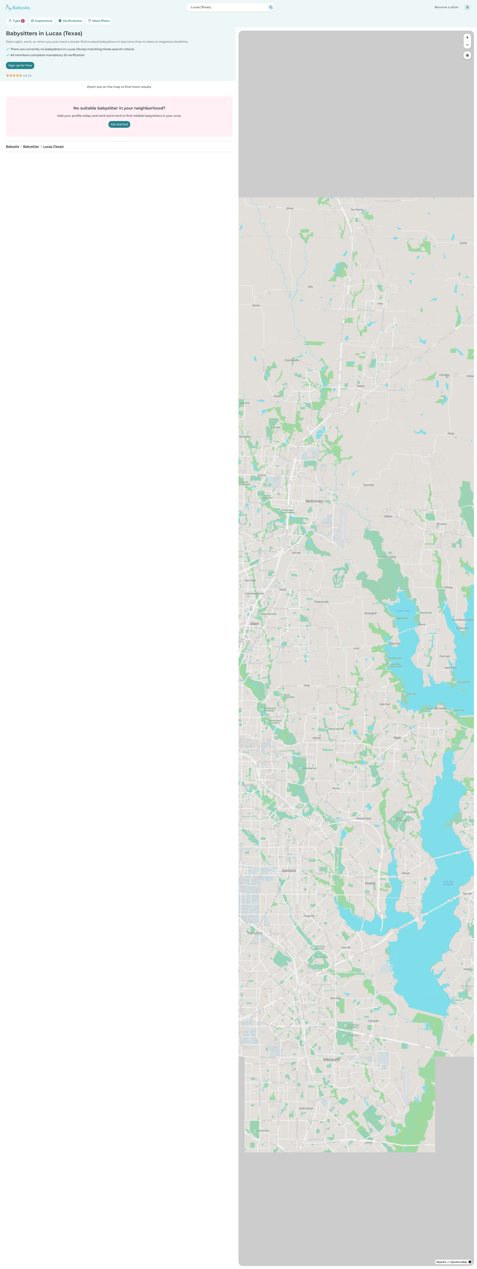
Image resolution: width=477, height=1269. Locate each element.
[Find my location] (467, 55)
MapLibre (441, 1262)
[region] (356, 648)
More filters (100, 21)
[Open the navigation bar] (467, 7)
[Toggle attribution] (470, 1262)
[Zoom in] (467, 37)
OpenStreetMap (458, 1262)
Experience (43, 21)
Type (17, 21)
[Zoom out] (467, 44)
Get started (119, 124)
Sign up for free (20, 65)
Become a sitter (447, 7)
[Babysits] (18, 7)
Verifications (72, 21)
